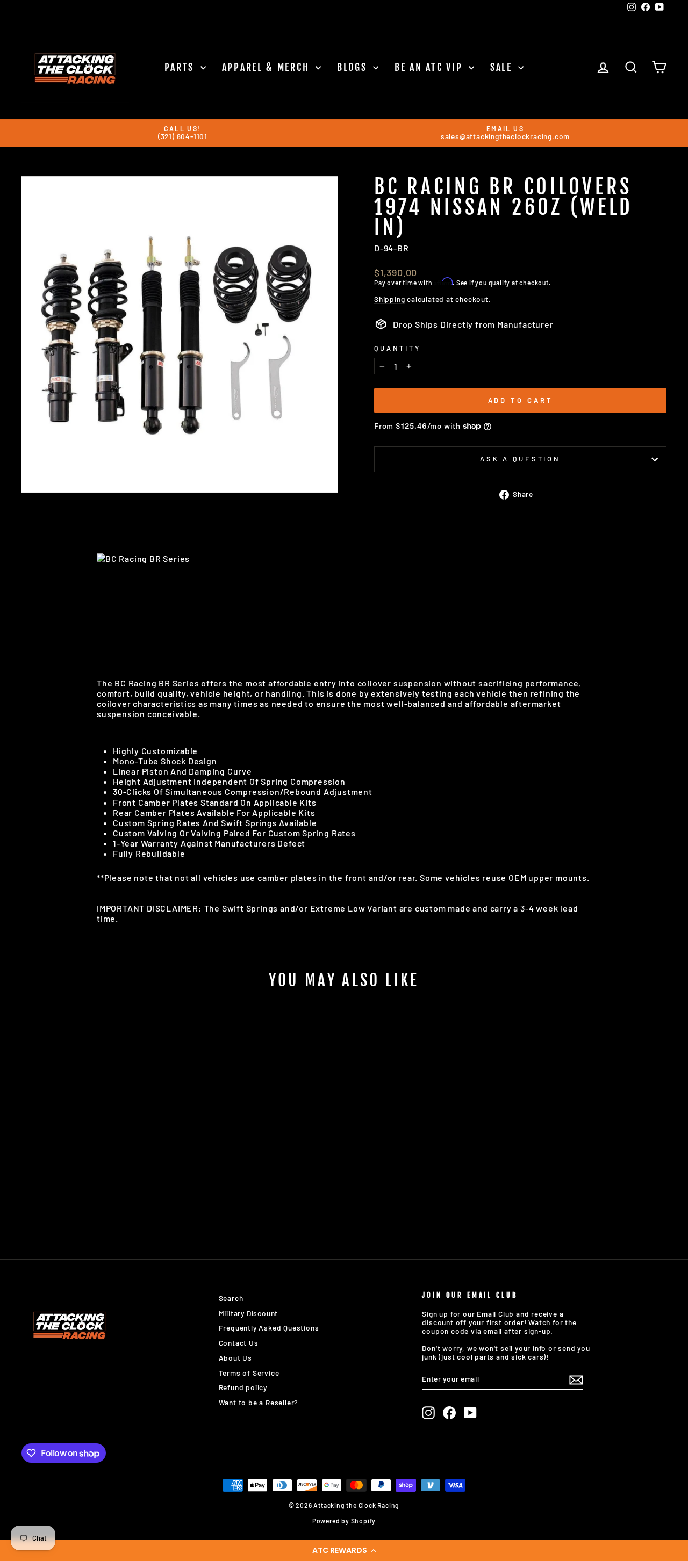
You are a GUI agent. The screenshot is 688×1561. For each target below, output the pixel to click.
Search (231, 1298)
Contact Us (239, 1342)
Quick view (97, 1155)
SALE (503, 67)
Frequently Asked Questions (269, 1327)
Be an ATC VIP (430, 67)
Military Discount (248, 1313)
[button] (344, 1550)
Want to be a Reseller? (259, 1402)
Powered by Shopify (344, 1520)
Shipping (389, 299)
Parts (181, 67)
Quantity (397, 348)
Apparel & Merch (267, 67)
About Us (235, 1357)
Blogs (353, 67)
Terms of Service (249, 1372)
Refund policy (243, 1387)
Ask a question (520, 458)
